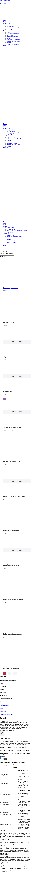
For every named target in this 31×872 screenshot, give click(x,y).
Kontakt (5, 45)
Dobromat (9, 42)
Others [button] (1, 863)
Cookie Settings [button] (4, 730)
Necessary (4, 758)
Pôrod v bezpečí (11, 35)
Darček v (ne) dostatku (13, 44)
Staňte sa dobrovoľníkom (13, 41)
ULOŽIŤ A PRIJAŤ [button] (5, 871)
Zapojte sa (6, 135)
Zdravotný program (12, 26)
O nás (4, 22)
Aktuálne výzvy (11, 32)
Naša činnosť (6, 23)
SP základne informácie (4, 705)
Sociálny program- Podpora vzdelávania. (17, 27)
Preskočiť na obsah (5, 0)
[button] (17, 23)
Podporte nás (6, 30)
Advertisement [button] (4, 854)
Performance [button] (3, 838)
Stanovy (1, 708)
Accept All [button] (11, 730)
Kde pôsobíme (10, 24)
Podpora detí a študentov (13, 39)
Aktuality (5, 20)
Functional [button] (3, 830)
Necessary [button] (2, 756)
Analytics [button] (2, 845)
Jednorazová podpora (12, 36)
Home (1, 251)
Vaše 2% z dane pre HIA (13, 33)
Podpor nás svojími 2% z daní (14, 138)
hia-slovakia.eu (4, 3)
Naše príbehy (10, 29)
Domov (5, 124)
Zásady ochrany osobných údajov (6, 714)
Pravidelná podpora (12, 38)
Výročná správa (3, 711)
